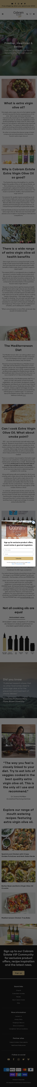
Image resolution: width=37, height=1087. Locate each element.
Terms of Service (19, 563)
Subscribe (18, 558)
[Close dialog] (33, 522)
